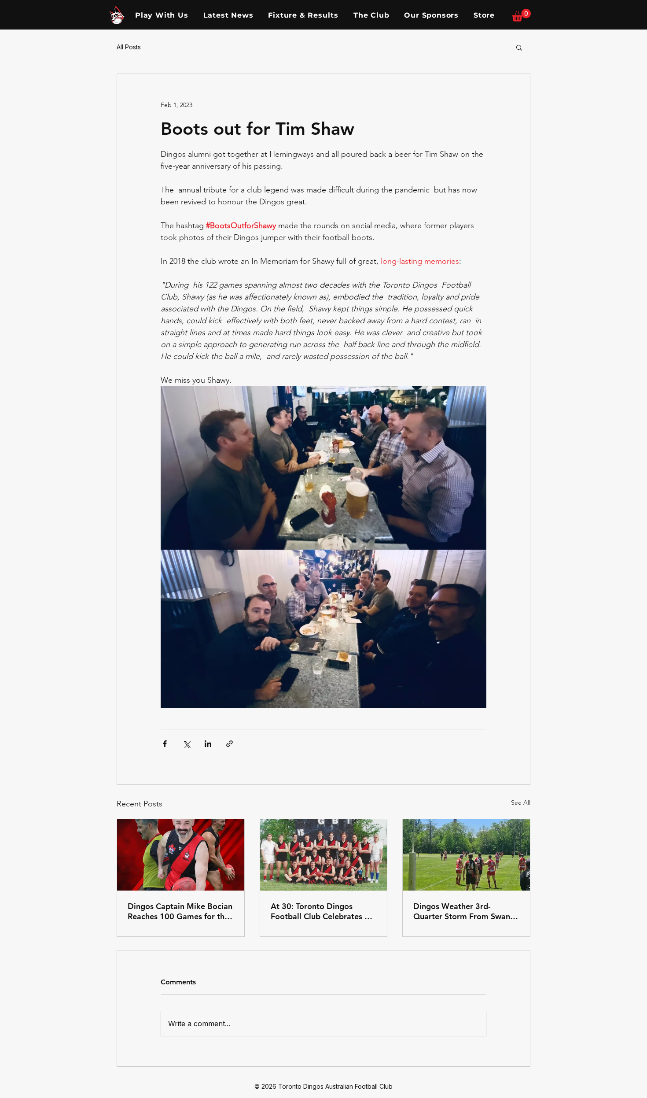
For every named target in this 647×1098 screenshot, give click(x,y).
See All (520, 802)
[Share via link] (229, 743)
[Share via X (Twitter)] (186, 743)
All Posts (129, 47)
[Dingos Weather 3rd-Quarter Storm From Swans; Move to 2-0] (466, 855)
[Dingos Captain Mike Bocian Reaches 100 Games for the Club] (180, 855)
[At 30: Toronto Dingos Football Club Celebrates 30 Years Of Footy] (323, 855)
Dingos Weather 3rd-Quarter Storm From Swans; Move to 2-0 (464, 911)
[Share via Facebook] (165, 743)
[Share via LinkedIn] (208, 743)
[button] (521, 15)
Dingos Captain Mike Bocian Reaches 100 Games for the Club (180, 911)
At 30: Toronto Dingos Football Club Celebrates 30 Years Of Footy (322, 911)
